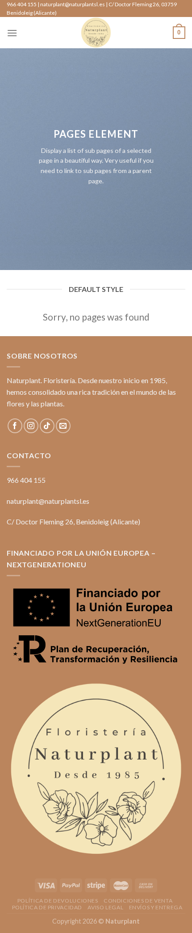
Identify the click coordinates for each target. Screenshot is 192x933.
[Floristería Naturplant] (96, 32)
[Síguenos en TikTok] (47, 425)
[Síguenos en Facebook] (15, 425)
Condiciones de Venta (138, 900)
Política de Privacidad (47, 907)
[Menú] (12, 33)
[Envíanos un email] (63, 425)
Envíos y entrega (156, 907)
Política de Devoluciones (57, 900)
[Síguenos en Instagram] (31, 425)
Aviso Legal (105, 907)
